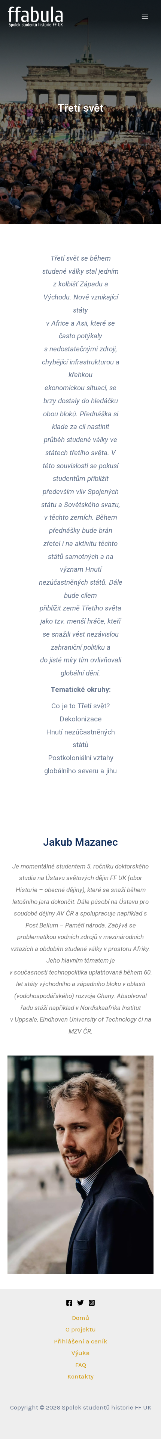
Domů (80, 1317)
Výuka (81, 1352)
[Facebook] (69, 1302)
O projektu (81, 1329)
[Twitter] (80, 1302)
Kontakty (80, 1376)
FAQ (80, 1364)
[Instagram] (91, 1302)
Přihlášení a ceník (80, 1341)
